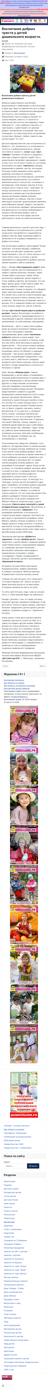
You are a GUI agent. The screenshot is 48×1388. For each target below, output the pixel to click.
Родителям (9, 1233)
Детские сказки (11, 1189)
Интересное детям (12, 1192)
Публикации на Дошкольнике (17, 1137)
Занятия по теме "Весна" (15, 1273)
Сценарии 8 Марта (12, 1244)
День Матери (10, 1296)
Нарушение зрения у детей (16, 1358)
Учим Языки (9, 1203)
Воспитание (9, 1222)
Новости (8, 1207)
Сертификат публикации (15, 1133)
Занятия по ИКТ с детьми (15, 1251)
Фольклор (8, 1307)
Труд (6, 1321)
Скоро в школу (11, 1211)
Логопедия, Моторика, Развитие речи (21, 1362)
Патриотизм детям (12, 1332)
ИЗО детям (9, 1347)
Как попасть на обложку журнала (19, 685)
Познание (8, 1310)
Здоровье (8, 1225)
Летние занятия (11, 1277)
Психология (9, 1214)
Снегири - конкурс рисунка (16, 1125)
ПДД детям (9, 1344)
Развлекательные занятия (16, 1281)
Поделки (8, 1185)
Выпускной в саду (12, 1303)
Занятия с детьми (12, 1255)
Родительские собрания (15, 1366)
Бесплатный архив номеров (17, 688)
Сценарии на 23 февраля (15, 1240)
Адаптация (9, 1351)
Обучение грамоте (12, 1318)
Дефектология (10, 1355)
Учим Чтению (10, 1314)
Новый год (9, 1237)
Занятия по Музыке (13, 1262)
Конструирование (12, 1325)
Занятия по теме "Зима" (15, 1270)
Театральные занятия (14, 1285)
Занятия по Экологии (14, 1259)
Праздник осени (11, 1299)
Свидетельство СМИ (13, 1144)
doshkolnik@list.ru (19, 696)
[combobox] (15, 1166)
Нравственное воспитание (16, 1340)
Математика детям (12, 1329)
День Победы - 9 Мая (14, 1288)
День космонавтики (13, 1292)
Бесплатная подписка (14, 680)
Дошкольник (9, 1181)
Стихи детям (10, 1196)
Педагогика (9, 1218)
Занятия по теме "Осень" (15, 1266)
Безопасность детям (13, 1336)
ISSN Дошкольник (12, 1140)
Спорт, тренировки (13, 1229)
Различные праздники (14, 1248)
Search (7, 1162)
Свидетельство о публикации (17, 1148)
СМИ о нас (9, 1369)
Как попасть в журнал (14, 1129)
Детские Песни (11, 1200)
